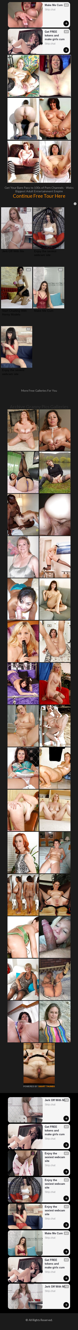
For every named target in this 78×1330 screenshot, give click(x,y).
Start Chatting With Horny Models (15, 312)
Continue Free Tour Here (39, 196)
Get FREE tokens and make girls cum (55, 35)
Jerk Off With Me (13, 251)
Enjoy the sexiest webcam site (45, 253)
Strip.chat (50, 9)
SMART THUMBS (46, 1086)
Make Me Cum (54, 5)
